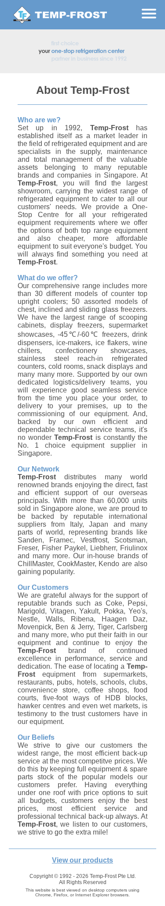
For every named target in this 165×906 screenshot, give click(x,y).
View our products (82, 860)
